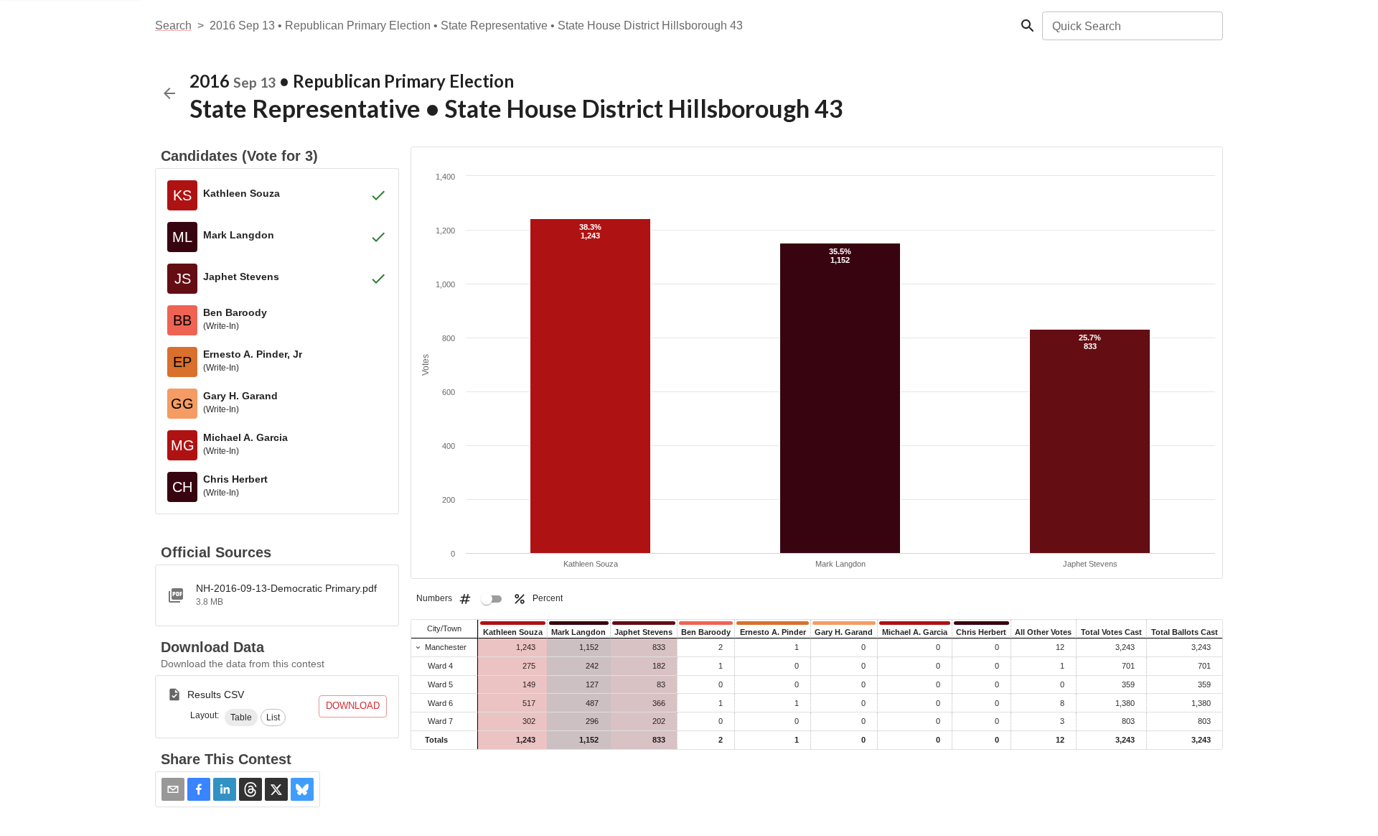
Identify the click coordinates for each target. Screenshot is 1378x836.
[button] (241, 717)
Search (173, 25)
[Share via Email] (172, 789)
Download (353, 705)
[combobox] (1131, 26)
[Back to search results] (169, 93)
